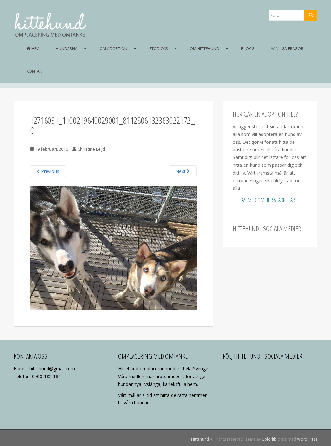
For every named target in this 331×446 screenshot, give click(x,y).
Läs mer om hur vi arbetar (267, 200)
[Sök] (310, 15)
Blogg (248, 48)
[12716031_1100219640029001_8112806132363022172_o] (113, 247)
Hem (34, 48)
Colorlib (269, 439)
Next (181, 171)
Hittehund (200, 439)
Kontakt (35, 71)
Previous (49, 171)
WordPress (307, 439)
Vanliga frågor (287, 48)
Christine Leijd (91, 149)
